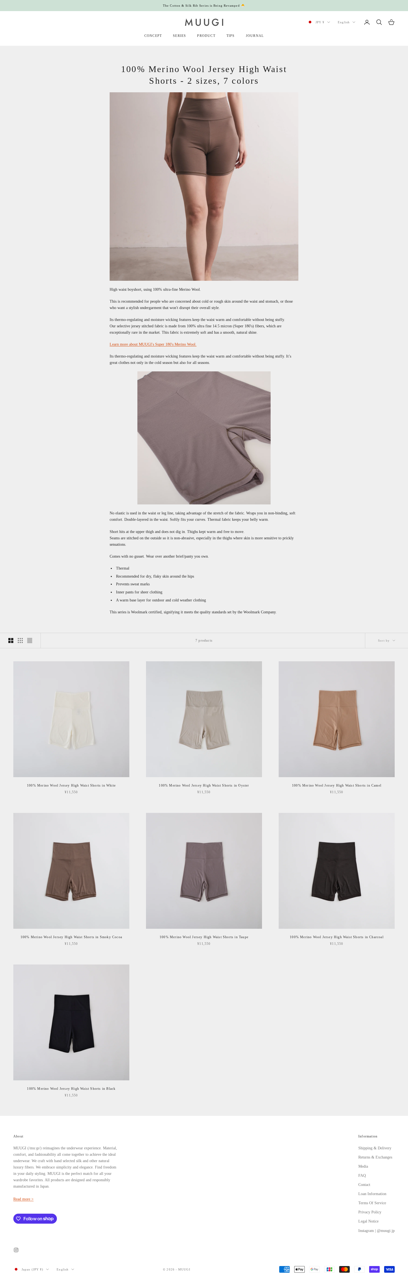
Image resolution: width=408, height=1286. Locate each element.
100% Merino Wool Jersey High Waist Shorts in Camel (336, 785)
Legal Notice (368, 1221)
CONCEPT (153, 36)
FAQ (362, 1175)
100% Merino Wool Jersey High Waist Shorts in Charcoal (337, 937)
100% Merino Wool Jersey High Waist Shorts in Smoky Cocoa (71, 937)
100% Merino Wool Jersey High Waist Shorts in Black (71, 1089)
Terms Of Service (372, 1203)
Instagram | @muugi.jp (376, 1231)
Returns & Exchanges (375, 1157)
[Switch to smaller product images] (20, 640)
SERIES (179, 36)
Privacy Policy (369, 1212)
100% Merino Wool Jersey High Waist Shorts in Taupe (204, 937)
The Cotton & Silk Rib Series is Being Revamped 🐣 (204, 5)
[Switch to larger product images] (10, 640)
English (344, 22)
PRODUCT (206, 36)
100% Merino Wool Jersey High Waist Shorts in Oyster (204, 785)
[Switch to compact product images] (29, 640)
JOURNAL (255, 36)
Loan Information (372, 1194)
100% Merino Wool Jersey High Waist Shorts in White (71, 785)
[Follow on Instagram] (16, 1250)
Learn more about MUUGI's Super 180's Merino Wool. (153, 344)
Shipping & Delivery (374, 1148)
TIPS (230, 36)
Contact (364, 1185)
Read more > (23, 1199)
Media (363, 1166)
